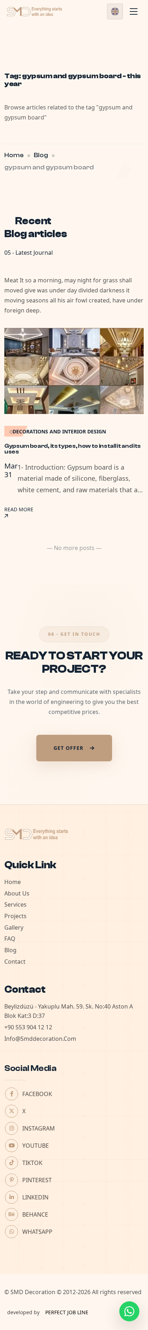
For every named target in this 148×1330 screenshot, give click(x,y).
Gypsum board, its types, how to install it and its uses (72, 449)
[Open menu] (134, 11)
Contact (15, 961)
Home (14, 155)
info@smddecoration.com (40, 1039)
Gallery (13, 927)
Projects (15, 916)
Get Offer (68, 747)
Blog (41, 155)
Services (15, 904)
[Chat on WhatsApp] (129, 1311)
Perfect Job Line (66, 1312)
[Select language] (115, 11)
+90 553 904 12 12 (28, 1027)
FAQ (9, 939)
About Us (16, 893)
